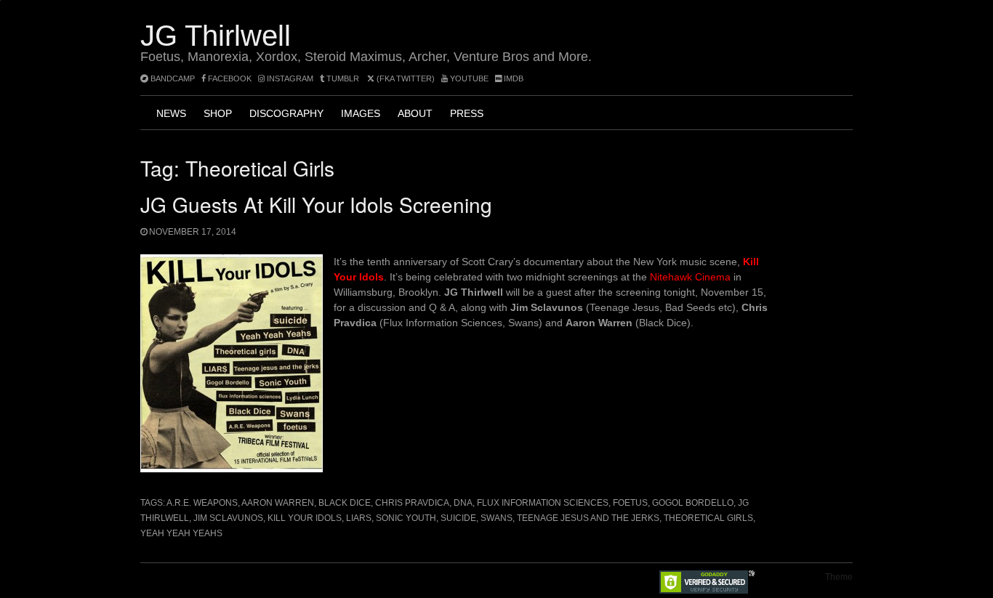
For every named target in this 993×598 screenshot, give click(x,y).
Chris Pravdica (412, 503)
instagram (289, 78)
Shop (218, 113)
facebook (229, 78)
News (171, 113)
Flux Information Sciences (542, 503)
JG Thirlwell (215, 36)
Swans (496, 518)
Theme (839, 577)
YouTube (468, 78)
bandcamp (171, 78)
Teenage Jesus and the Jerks (588, 518)
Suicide (458, 518)
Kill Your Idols (305, 518)
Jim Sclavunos (228, 518)
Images (360, 113)
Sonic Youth (406, 518)
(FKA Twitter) (404, 78)
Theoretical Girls (708, 518)
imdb (512, 78)
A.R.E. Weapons (202, 503)
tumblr (342, 78)
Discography (286, 113)
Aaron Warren (277, 503)
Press (466, 113)
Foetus (630, 503)
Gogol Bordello (692, 503)
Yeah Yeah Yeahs (181, 533)
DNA (463, 503)
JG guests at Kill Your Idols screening (316, 204)
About (415, 113)
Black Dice (344, 503)
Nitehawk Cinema (690, 277)
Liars (358, 518)
